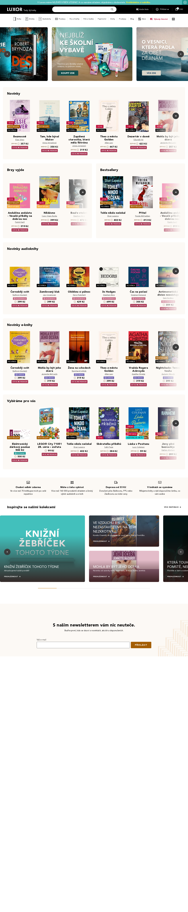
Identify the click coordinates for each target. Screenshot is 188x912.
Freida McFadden (142, 216)
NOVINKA (12, 130)
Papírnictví (102, 19)
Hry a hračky (74, 19)
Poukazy (62, 19)
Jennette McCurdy (168, 143)
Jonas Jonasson (79, 146)
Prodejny (122, 19)
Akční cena (131, 434)
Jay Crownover (49, 295)
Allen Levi (109, 143)
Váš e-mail (41, 639)
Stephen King (79, 216)
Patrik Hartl (20, 222)
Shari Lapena (113, 216)
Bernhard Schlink (79, 371)
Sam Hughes (168, 298)
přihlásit (141, 645)
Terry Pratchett (79, 295)
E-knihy (32, 19)
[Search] (112, 9)
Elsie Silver (19, 140)
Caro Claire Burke (49, 216)
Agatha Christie (138, 374)
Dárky (112, 19)
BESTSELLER (13, 126)
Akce (144, 19)
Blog (132, 19)
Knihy (19, 19)
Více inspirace (171, 507)
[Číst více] (92, 54)
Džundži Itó (138, 140)
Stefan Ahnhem (168, 450)
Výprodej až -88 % (135, 438)
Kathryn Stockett (20, 295)
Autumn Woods (168, 374)
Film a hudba (89, 19)
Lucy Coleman (138, 447)
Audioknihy (46, 19)
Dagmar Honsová (138, 295)
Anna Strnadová (49, 143)
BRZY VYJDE (13, 206)
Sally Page (108, 447)
